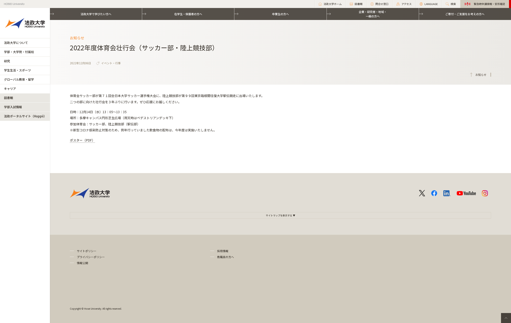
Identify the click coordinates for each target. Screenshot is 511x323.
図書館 (8, 98)
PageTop (506, 318)
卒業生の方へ (280, 14)
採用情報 (222, 251)
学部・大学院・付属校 (19, 52)
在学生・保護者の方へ (188, 14)
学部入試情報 (13, 107)
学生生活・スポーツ (17, 70)
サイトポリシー (86, 251)
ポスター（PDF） (82, 140)
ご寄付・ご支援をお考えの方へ (464, 14)
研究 (7, 61)
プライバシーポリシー (91, 257)
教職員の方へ (225, 257)
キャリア (10, 88)
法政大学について (16, 43)
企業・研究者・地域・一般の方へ (373, 14)
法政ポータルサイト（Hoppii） (25, 116)
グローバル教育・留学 (19, 79)
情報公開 (82, 263)
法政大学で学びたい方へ (96, 14)
